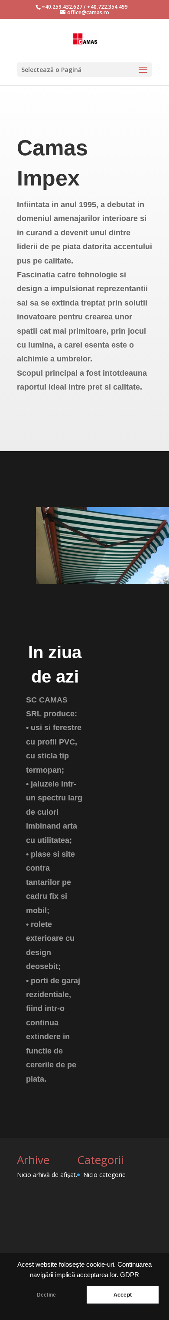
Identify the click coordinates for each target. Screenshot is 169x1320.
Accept (123, 1295)
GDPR (129, 1274)
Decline (46, 1295)
